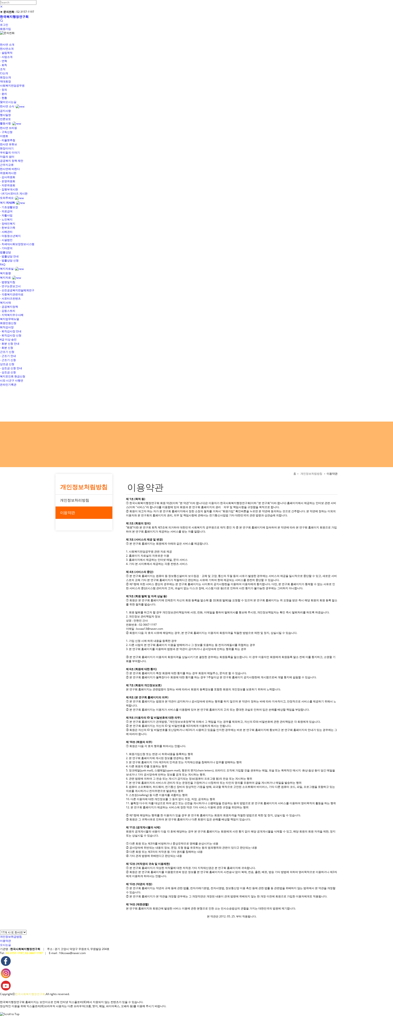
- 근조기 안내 (8, 356)
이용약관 (67, 513)
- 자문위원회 (7, 185)
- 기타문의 (6, 248)
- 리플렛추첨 (7, 140)
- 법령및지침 (7, 282)
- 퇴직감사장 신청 (10, 335)
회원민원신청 (8, 323)
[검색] (1, 21)
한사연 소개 (7, 44)
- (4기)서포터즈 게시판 (14, 193)
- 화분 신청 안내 (9, 343)
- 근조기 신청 (8, 360)
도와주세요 (7, 198)
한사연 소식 (7, 106)
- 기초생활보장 (9, 207)
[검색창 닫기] (1, 7)
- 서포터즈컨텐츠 (10, 298)
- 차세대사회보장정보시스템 (17, 244)
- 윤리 (3, 94)
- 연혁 (3, 61)
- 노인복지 (6, 219)
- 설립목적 (6, 53)
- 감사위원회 (7, 177)
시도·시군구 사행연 (11, 380)
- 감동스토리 (7, 311)
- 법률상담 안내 (9, 256)
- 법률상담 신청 (9, 260)
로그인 (4, 25)
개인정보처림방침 (84, 487)
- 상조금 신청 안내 (11, 368)
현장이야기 (7, 148)
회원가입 (5, 29)
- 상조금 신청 (8, 372)
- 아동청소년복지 (10, 236)
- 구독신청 (6, 132)
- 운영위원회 (7, 181)
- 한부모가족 (7, 228)
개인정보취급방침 (11, 937)
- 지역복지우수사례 (11, 315)
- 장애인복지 (7, 223)
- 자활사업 (6, 215)
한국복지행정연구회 (14, 16)
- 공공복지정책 (9, 307)
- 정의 (3, 90)
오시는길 (5, 945)
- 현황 (3, 98)
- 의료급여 (6, 211)
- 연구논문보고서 (10, 286)
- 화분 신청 (6, 348)
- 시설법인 (6, 240)
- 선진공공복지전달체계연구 (17, 290)
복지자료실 (7, 269)
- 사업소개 (6, 57)
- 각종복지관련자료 (11, 294)
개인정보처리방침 (74, 500)
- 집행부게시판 (9, 189)
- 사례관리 (6, 232)
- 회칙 (3, 65)
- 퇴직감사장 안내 (10, 331)
